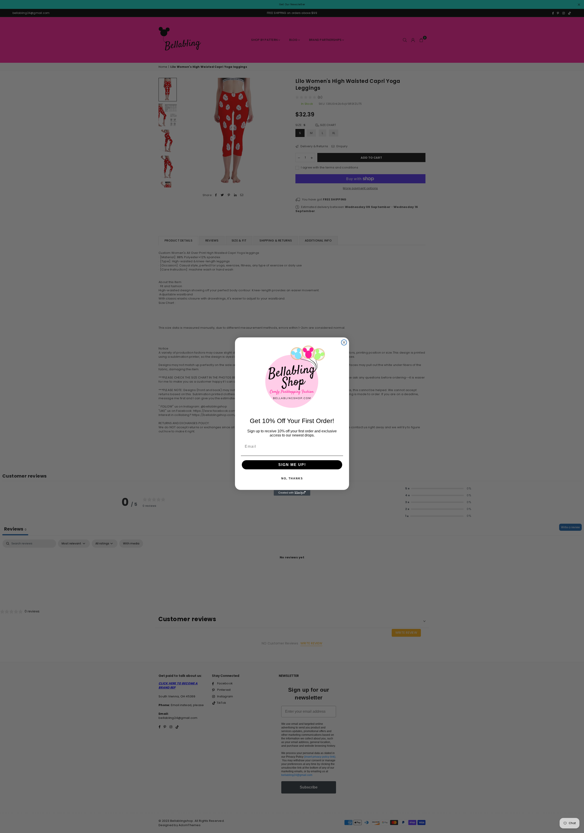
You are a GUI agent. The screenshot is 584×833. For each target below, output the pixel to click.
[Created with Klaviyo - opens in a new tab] (292, 493)
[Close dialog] (344, 342)
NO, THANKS (292, 478)
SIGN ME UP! (292, 465)
